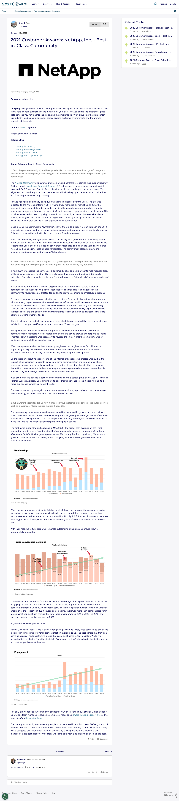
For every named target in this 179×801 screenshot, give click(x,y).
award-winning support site (87, 715)
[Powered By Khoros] (170, 795)
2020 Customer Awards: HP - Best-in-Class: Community (149, 44)
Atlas (4, 11)
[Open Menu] (175, 11)
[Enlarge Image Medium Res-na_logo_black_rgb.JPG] (60, 69)
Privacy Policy (42, 793)
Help (53, 793)
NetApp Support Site (26, 152)
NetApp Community (26, 146)
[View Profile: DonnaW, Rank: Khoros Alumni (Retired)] (13, 761)
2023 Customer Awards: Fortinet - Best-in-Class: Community (151, 27)
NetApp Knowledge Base (28, 149)
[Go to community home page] (14, 4)
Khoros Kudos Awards (23, 11)
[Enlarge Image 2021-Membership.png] (60, 472)
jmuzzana (146, 47)
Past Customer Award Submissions (47, 11)
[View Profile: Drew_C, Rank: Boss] (14, 24)
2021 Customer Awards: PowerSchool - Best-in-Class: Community (149, 60)
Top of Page (26, 793)
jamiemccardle (148, 55)
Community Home (9, 793)
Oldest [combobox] (108, 751)
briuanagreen (147, 39)
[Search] (155, 3)
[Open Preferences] (5, 796)
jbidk (144, 63)
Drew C (24, 127)
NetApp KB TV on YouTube (29, 155)
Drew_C (21, 23)
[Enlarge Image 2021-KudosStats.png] (60, 674)
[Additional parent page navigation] (10, 11)
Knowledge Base (33, 718)
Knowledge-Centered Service (40, 186)
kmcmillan (146, 31)
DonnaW (21, 759)
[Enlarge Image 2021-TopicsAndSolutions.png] (60, 564)
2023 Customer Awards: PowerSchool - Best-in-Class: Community (149, 52)
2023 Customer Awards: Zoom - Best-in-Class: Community (150, 36)
